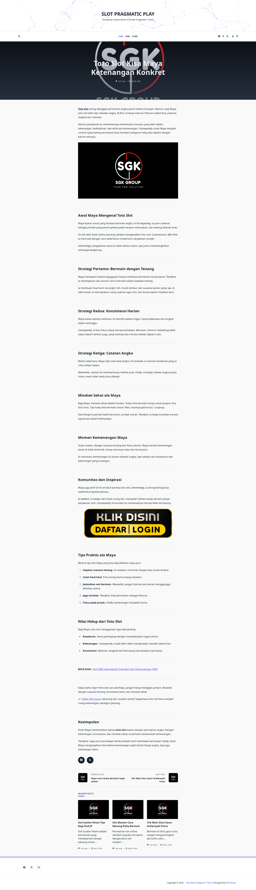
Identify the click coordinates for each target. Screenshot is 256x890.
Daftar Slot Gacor (91, 699)
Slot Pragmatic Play (128, 14)
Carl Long (121, 81)
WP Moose (231, 882)
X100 (120, 36)
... (96, 842)
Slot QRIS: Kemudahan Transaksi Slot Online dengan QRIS (125, 669)
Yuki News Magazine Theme (199, 882)
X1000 (134, 36)
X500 (127, 36)
